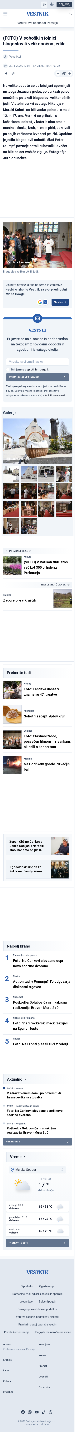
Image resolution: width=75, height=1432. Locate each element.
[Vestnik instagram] (30, 1412)
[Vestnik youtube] (37, 1412)
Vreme (16, 1157)
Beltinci (28, 731)
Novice (27, 684)
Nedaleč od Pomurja (24, 1018)
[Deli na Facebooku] (6, 73)
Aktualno (14, 1079)
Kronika (7, 595)
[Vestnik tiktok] (44, 1412)
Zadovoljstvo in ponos (25, 955)
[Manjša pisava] (58, 73)
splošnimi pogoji (37, 369)
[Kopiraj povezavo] (13, 73)
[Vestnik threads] (51, 1412)
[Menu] (5, 13)
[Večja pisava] (69, 73)
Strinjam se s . (29, 369)
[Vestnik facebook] (23, 1412)
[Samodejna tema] (44, 5)
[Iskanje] (70, 13)
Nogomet (18, 997)
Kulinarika (29, 711)
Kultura (27, 557)
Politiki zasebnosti (54, 395)
